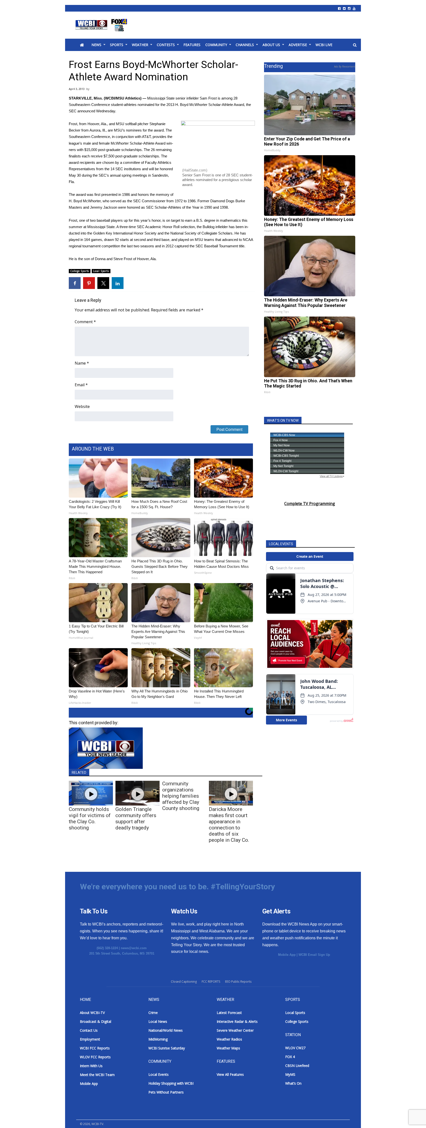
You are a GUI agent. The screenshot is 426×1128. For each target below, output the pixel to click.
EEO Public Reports (238, 981)
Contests (166, 44)
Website (82, 406)
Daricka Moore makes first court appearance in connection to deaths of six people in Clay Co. (229, 824)
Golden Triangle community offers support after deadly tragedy (135, 818)
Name (82, 363)
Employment (90, 1039)
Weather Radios (229, 1039)
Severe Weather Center (235, 1030)
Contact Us (89, 1030)
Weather (140, 44)
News (96, 44)
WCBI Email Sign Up (314, 955)
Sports (116, 44)
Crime (153, 1012)
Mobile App (287, 955)
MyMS (290, 1074)
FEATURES (191, 44)
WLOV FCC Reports (95, 1057)
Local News (157, 1021)
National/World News (165, 1030)
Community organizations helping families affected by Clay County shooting (180, 796)
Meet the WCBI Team (97, 1074)
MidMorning (158, 1039)
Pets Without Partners (166, 1092)
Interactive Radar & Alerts (237, 1021)
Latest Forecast (229, 1012)
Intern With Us (91, 1065)
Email (81, 384)
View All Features (230, 1074)
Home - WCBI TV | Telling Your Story (102, 25)
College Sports (79, 271)
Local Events (158, 1074)
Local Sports (101, 271)
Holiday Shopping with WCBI (171, 1083)
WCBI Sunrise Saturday (166, 1048)
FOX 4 (290, 1056)
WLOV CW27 (295, 1047)
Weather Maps (228, 1048)
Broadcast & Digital (95, 1021)
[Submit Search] (354, 45)
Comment (85, 321)
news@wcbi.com (134, 948)
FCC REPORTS (211, 981)
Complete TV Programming (309, 503)
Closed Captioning (184, 981)
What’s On (293, 1083)
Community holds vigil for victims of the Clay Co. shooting (90, 818)
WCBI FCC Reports (95, 1048)
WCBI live (324, 44)
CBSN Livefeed (297, 1065)
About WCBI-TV (92, 1012)
